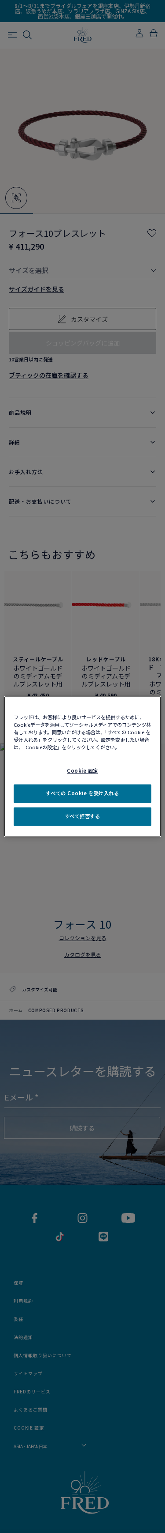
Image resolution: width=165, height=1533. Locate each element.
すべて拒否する (82, 816)
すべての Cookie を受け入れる (82, 793)
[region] (82, 766)
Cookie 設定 (82, 770)
